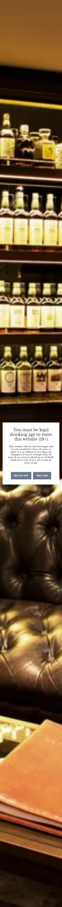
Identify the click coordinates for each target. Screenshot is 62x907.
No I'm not (21, 475)
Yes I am (42, 475)
